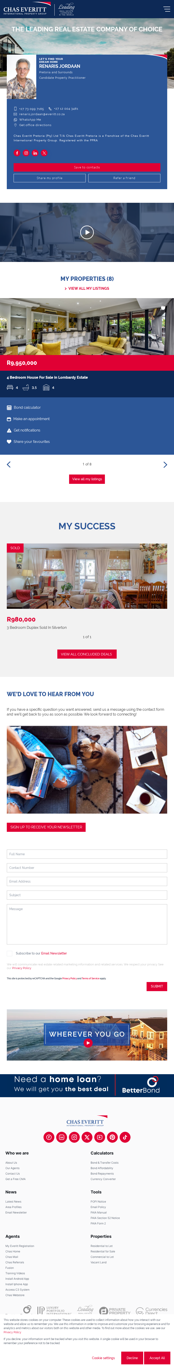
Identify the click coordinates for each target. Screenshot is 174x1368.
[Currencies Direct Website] (151, 1311)
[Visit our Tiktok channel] (125, 1137)
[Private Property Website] (114, 1311)
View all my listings (87, 479)
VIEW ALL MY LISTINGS (88, 288)
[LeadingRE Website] (85, 1311)
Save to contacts (87, 167)
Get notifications (27, 430)
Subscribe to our (41, 953)
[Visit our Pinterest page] (112, 1137)
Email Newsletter (54, 953)
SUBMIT (157, 986)
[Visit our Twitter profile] (87, 1137)
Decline (132, 1358)
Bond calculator (27, 407)
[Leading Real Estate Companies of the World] (66, 9)
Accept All (157, 1358)
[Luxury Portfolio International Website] (54, 1311)
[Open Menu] (166, 9)
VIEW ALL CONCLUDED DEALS (86, 654)
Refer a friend (124, 178)
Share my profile (50, 178)
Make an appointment (31, 419)
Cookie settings (103, 1358)
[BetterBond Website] (18, 1311)
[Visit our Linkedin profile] (61, 1137)
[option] (87, 347)
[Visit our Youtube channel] (99, 1137)
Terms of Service (90, 978)
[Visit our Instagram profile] (74, 1137)
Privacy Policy (21, 968)
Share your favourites (32, 441)
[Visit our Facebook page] (49, 1137)
